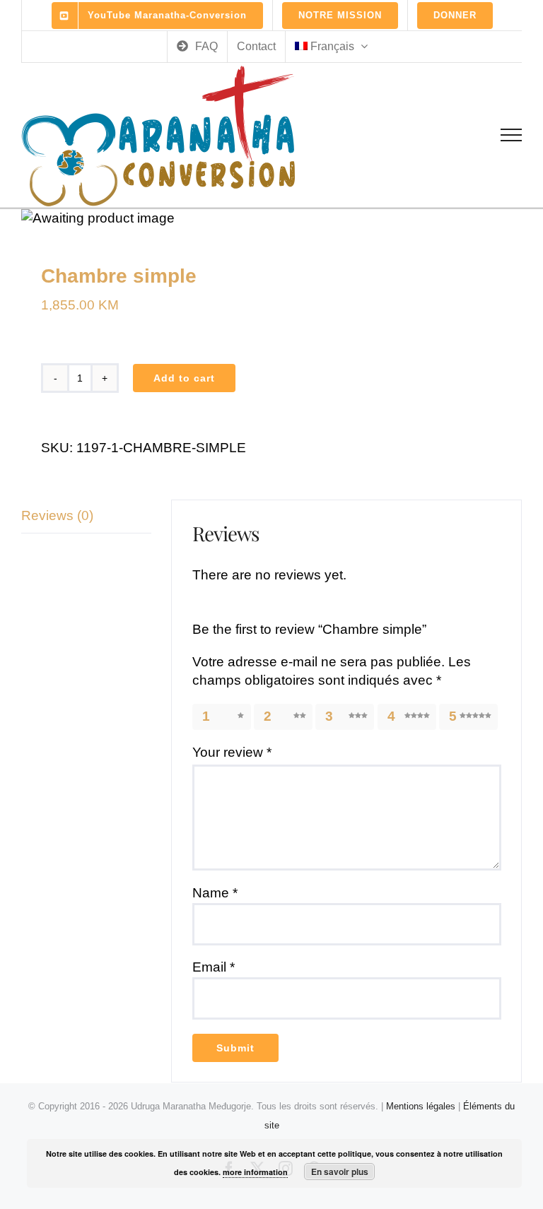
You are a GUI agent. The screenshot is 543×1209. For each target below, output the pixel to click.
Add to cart (184, 378)
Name (215, 892)
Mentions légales (420, 1106)
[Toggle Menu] (511, 135)
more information (255, 1172)
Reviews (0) (57, 515)
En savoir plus (339, 1171)
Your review (232, 752)
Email (213, 967)
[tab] (86, 516)
